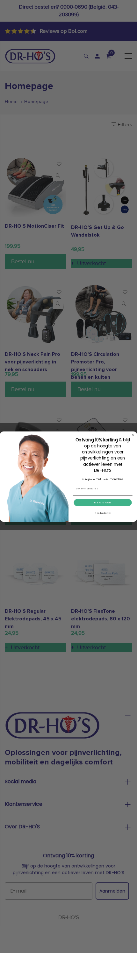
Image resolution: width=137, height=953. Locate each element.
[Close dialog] (133, 435)
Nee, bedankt (103, 512)
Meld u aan (102, 502)
